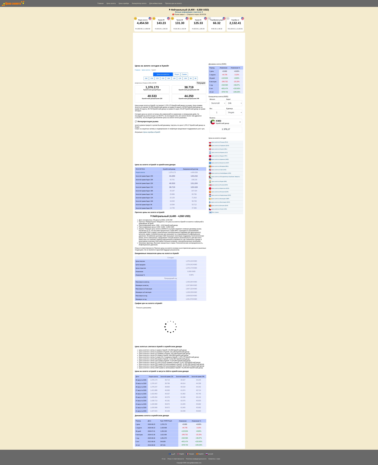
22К (157, 78)
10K (185, 78)
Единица (229, 108)
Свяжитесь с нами (214, 459)
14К (174, 78)
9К (191, 78)
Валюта (212, 118)
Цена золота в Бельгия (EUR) (220, 205)
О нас (164, 459)
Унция (177, 74)
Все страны (215, 212)
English (181, 454)
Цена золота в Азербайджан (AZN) (221, 173)
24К (146, 78)
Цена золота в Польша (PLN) (220, 142)
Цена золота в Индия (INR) (219, 181)
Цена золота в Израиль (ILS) (220, 152)
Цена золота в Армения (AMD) (220, 159)
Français (191, 454)
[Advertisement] (189, 48)
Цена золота (111, 3)
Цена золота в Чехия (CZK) (219, 209)
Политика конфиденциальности (196, 459)
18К (168, 78)
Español (200, 454)
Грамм (184, 74)
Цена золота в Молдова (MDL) (220, 166)
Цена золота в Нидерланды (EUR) (221, 195)
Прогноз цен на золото (173, 3)
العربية (173, 454)
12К (179, 78)
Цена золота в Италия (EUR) (220, 185)
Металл (212, 99)
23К (151, 78)
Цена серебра (124, 3)
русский (210, 454)
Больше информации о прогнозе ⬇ (189, 12)
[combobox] (226, 122)
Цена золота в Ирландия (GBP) (220, 198)
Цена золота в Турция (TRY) (219, 156)
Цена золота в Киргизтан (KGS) (220, 188)
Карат (228, 99)
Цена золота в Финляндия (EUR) (221, 202)
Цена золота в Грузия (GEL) (219, 149)
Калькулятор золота (139, 3)
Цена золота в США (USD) (219, 169)
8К (195, 78)
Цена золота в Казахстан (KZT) (220, 163)
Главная (100, 3)
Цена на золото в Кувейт (163, 74)
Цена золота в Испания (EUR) (220, 192)
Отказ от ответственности (176, 459)
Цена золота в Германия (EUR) (220, 145)
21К (163, 78)
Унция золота (140, 172)
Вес (211, 108)
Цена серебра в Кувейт (151, 132)
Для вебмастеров (155, 3)
